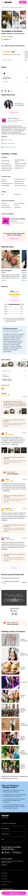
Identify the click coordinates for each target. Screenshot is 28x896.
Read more (4, 136)
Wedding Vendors (5, 776)
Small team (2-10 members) (10, 147)
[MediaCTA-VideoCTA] (4, 26)
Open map (24, 582)
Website (15, 610)
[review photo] (4, 364)
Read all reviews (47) (7, 59)
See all (25, 359)
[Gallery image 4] (23, 24)
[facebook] (2, 91)
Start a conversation (12, 473)
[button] (17, 223)
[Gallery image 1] (6, 20)
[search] (24, 371)
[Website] (9, 91)
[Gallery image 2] (16, 20)
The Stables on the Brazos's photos (9, 778)
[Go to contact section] (12, 91)
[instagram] (5, 91)
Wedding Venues (14, 776)
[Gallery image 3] (23, 15)
